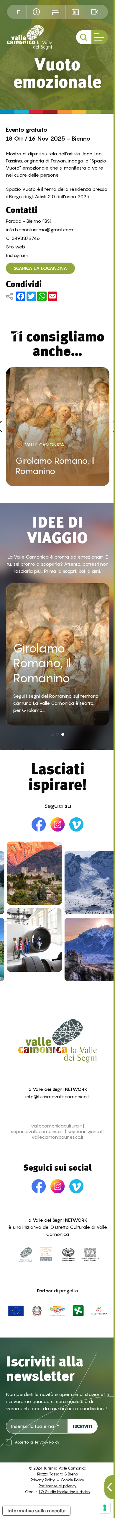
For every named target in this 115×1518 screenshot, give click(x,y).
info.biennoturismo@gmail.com (39, 229)
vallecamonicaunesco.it (57, 1137)
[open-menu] (99, 37)
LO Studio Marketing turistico (64, 1491)
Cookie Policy (72, 1480)
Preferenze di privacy (58, 1485)
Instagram (17, 255)
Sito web (15, 247)
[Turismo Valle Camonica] (29, 37)
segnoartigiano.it (84, 1131)
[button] (52, 734)
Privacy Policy (47, 1442)
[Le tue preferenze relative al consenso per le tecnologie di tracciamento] (104, 1507)
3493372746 (26, 238)
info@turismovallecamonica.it (57, 1096)
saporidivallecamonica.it (37, 1131)
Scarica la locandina (40, 268)
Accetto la (37, 1442)
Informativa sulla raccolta (36, 1511)
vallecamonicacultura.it (56, 1126)
